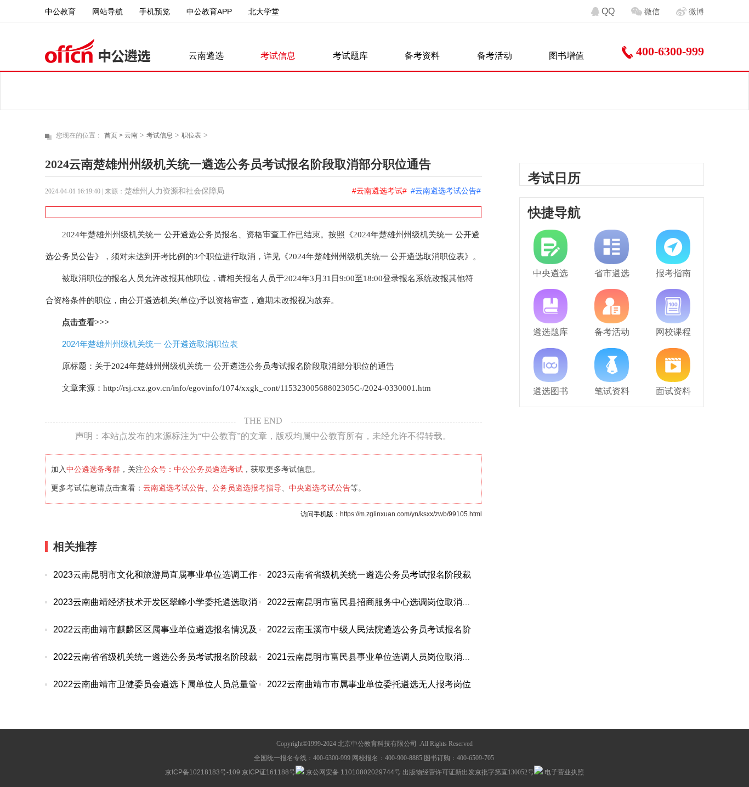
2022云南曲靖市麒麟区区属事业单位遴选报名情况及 (155, 629)
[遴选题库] (551, 306)
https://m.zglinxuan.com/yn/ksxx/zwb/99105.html (411, 514)
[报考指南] (673, 247)
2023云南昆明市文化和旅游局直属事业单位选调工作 (155, 574)
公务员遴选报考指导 (246, 487)
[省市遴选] (611, 247)
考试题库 (350, 55)
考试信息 (278, 55)
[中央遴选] (551, 247)
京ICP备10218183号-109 (202, 772)
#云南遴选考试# (379, 190)
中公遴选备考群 (93, 469)
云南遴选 (206, 55)
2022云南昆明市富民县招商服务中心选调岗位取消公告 (373, 602)
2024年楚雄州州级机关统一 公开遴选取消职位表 (150, 344)
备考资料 (422, 55)
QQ (608, 11)
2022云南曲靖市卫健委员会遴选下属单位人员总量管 (155, 684)
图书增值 (566, 55)
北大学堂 (263, 11)
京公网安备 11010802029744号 (352, 772)
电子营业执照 (563, 772)
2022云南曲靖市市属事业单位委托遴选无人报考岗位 (369, 684)
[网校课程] (673, 306)
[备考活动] (611, 306)
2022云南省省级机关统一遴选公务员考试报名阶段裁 (155, 656)
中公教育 (60, 11)
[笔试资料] (611, 365)
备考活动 (494, 55)
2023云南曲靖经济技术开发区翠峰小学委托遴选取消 (155, 602)
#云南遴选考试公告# (446, 190)
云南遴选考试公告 (174, 487)
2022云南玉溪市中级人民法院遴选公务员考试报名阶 (369, 629)
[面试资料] (673, 365)
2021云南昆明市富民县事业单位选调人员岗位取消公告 (373, 656)
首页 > (114, 135)
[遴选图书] (551, 365)
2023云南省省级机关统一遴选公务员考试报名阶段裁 (369, 574)
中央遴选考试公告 (319, 487)
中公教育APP (209, 11)
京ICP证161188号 (269, 772)
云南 (131, 135)
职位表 (191, 135)
